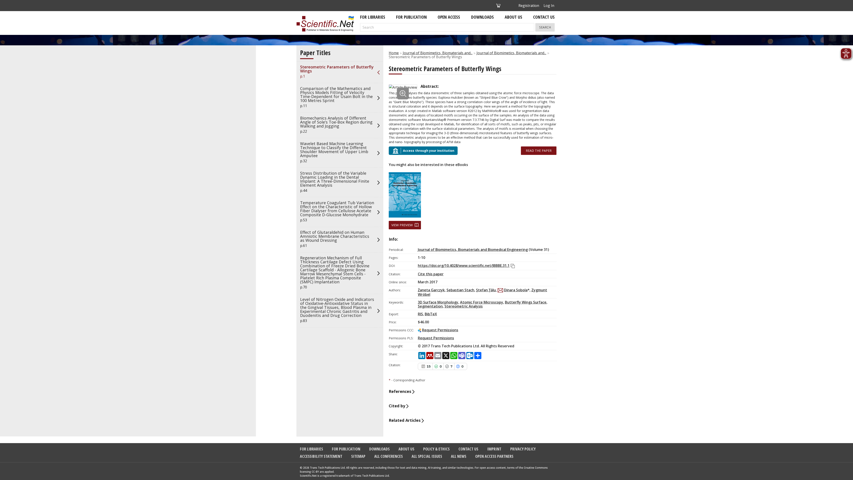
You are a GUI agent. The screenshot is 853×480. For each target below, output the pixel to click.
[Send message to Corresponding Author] (500, 290)
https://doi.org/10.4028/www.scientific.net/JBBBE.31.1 (464, 265)
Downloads (482, 17)
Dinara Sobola (516, 290)
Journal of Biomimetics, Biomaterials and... (437, 52)
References (400, 391)
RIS (420, 314)
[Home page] (325, 24)
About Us (513, 17)
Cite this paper (431, 274)
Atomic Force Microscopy (481, 302)
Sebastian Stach (460, 290)
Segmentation (430, 306)
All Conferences (388, 456)
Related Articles (405, 420)
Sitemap (358, 456)
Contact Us (544, 17)
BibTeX (431, 314)
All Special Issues (427, 456)
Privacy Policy (523, 449)
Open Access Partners (494, 456)
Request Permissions (440, 330)
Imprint (494, 449)
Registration (528, 5)
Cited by (397, 405)
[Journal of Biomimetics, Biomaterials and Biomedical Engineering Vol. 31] (405, 195)
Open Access (449, 17)
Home (394, 52)
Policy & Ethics (436, 449)
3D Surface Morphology (438, 302)
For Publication (411, 17)
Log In (549, 5)
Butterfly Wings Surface (525, 302)
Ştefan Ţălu (486, 290)
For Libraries (372, 17)
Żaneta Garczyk (431, 290)
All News (458, 456)
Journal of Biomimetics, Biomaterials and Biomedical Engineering (473, 249)
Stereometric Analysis (463, 306)
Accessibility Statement (321, 456)
